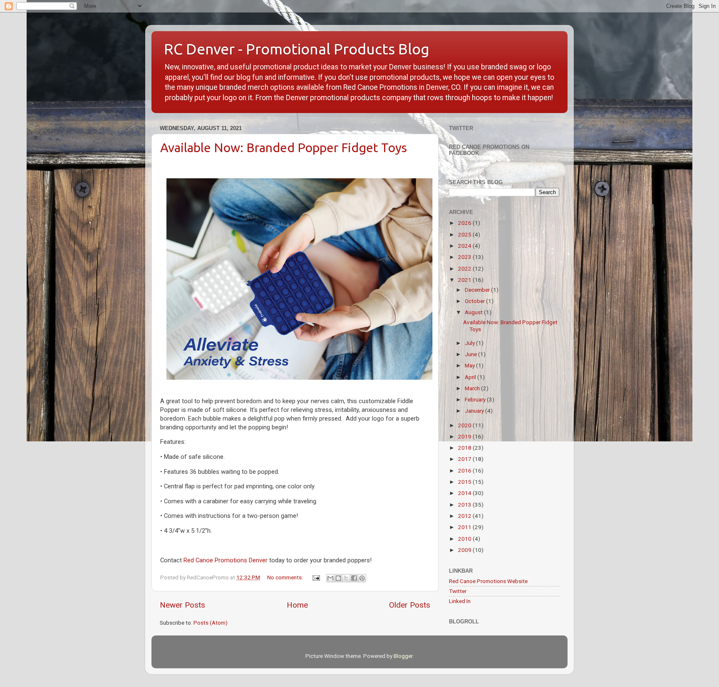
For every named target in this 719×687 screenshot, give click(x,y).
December (478, 289)
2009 (465, 550)
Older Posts (409, 605)
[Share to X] (346, 578)
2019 (465, 436)
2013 (465, 504)
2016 (465, 470)
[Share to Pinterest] (362, 578)
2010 (465, 538)
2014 (465, 493)
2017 (465, 459)
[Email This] (330, 578)
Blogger (403, 656)
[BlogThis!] (338, 578)
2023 (465, 257)
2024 (465, 245)
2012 (465, 515)
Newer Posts (182, 605)
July (470, 343)
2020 (465, 425)
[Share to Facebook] (354, 578)
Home (297, 605)
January (475, 410)
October (475, 301)
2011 (465, 527)
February (476, 399)
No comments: (285, 577)
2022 (465, 268)
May (470, 365)
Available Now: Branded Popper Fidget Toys (283, 147)
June (471, 354)
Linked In (460, 601)
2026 (465, 222)
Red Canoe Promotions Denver (225, 560)
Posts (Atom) (210, 622)
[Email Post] (315, 577)
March (473, 388)
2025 (465, 234)
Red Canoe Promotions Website (488, 581)
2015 (465, 481)
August (474, 312)
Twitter (457, 591)
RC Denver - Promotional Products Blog (296, 48)
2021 (465, 279)
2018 (465, 447)
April (471, 377)
